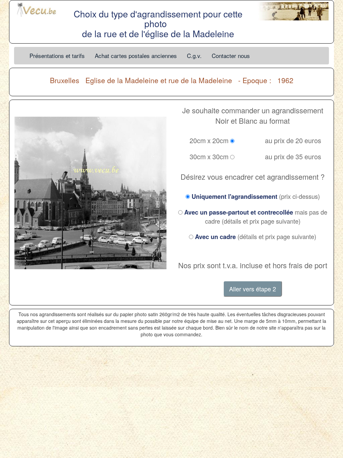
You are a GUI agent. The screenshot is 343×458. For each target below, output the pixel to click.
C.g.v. (194, 55)
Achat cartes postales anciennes (136, 55)
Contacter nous (231, 55)
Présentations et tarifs (57, 55)
